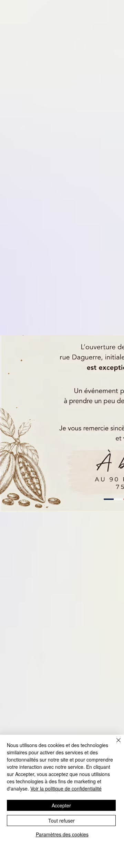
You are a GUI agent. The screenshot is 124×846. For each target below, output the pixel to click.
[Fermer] (114, 744)
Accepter (61, 805)
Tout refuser (61, 820)
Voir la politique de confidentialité (66, 788)
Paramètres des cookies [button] (62, 834)
